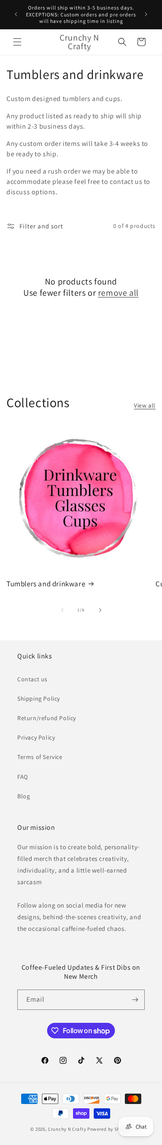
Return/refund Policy (46, 718)
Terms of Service (40, 757)
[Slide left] (62, 610)
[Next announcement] (146, 14)
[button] (17, 41)
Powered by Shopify (109, 1129)
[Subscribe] (134, 1000)
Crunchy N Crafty (67, 1129)
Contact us (32, 679)
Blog (23, 796)
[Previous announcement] (15, 14)
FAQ (22, 777)
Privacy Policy (36, 737)
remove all (118, 292)
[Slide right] (100, 610)
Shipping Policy (38, 698)
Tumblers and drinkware (45, 583)
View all (145, 405)
